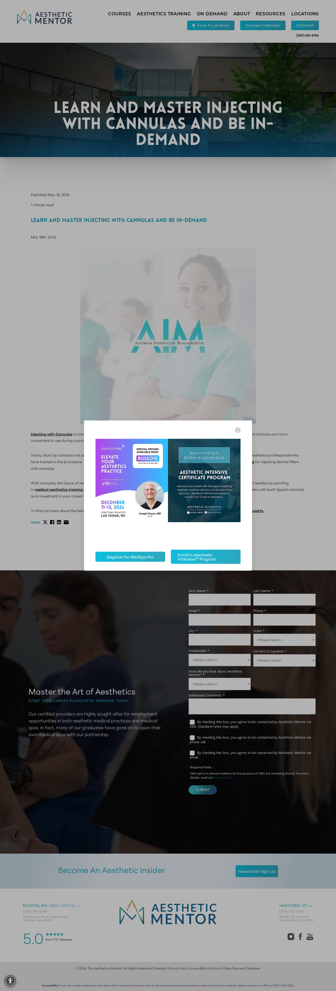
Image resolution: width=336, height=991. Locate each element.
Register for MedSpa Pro (130, 557)
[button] (10, 980)
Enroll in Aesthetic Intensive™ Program (197, 557)
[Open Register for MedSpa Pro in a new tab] (168, 484)
